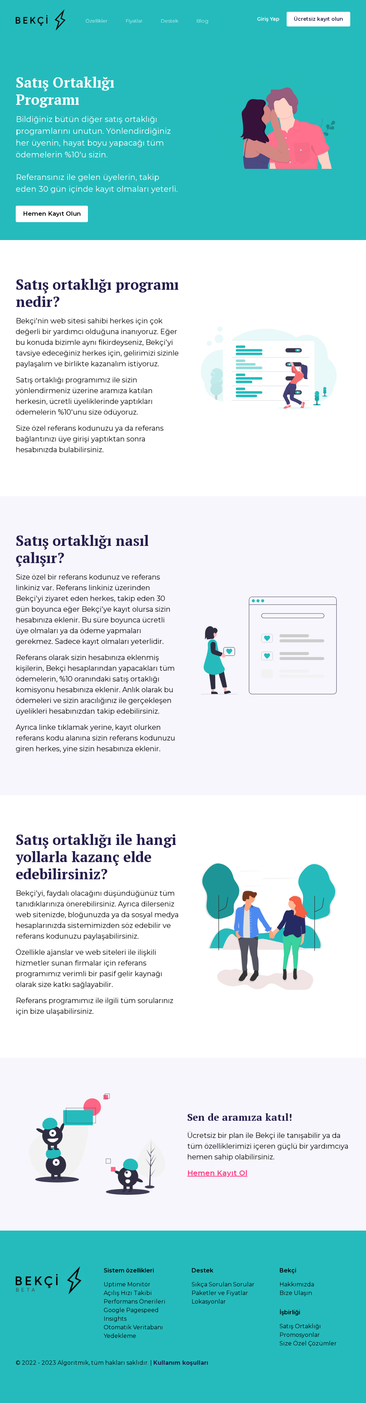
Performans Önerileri (134, 1301)
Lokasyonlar (209, 1301)
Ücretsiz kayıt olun (318, 19)
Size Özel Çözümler (308, 1343)
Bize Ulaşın (296, 1293)
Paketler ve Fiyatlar (220, 1293)
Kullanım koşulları (180, 1362)
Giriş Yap (268, 19)
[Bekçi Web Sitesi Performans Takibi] (42, 19)
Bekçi (288, 1270)
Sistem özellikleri (129, 1270)
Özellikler (96, 21)
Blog (202, 21)
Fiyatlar (134, 21)
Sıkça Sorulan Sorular (223, 1284)
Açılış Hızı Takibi (128, 1293)
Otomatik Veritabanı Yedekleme (133, 1331)
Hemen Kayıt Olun (52, 213)
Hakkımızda (297, 1284)
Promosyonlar (300, 1334)
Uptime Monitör (127, 1284)
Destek (169, 21)
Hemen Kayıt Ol (217, 1173)
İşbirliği (290, 1312)
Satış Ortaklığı (300, 1326)
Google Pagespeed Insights (131, 1314)
